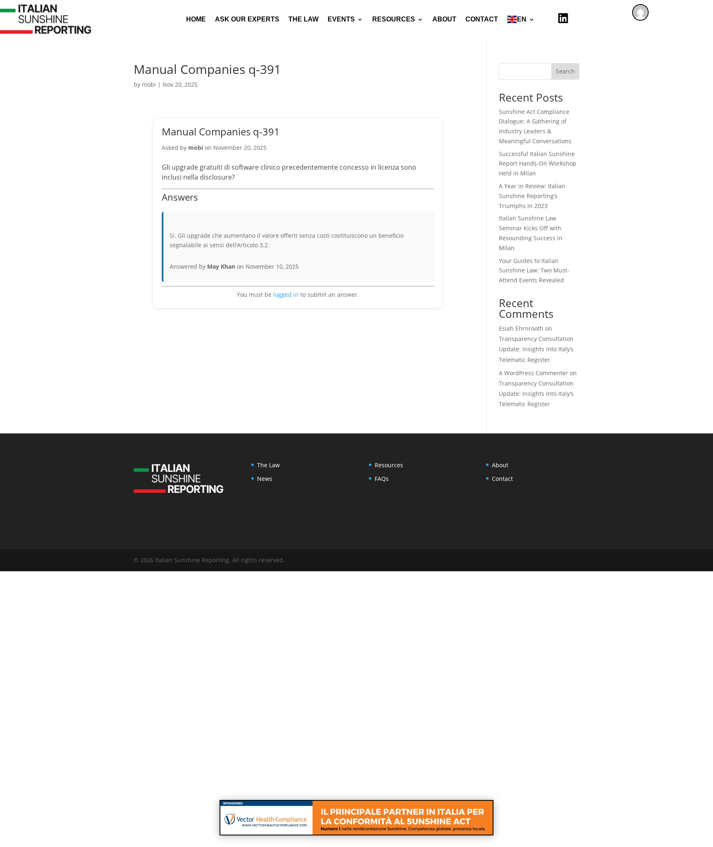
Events (341, 19)
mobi (149, 84)
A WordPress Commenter (533, 373)
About (444, 19)
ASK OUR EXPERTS (247, 19)
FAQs (382, 479)
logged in (286, 294)
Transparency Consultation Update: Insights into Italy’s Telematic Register (536, 349)
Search (565, 71)
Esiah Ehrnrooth (521, 328)
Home (196, 19)
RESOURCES (393, 19)
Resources (389, 465)
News (264, 479)
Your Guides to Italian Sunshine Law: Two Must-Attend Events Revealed (534, 270)
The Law (303, 19)
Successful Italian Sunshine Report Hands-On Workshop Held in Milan (537, 163)
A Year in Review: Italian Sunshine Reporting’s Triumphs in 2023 (532, 196)
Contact (481, 19)
